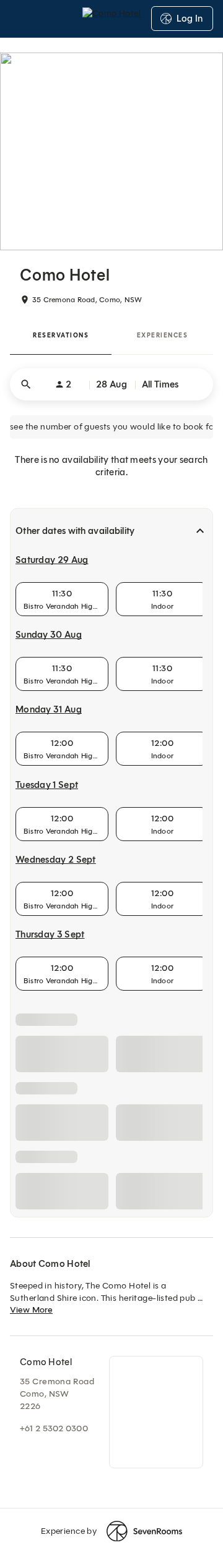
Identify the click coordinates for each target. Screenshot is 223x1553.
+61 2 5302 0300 (54, 1428)
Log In (190, 18)
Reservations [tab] (61, 335)
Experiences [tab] (162, 335)
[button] (111, 384)
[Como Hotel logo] (111, 18)
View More (31, 1310)
